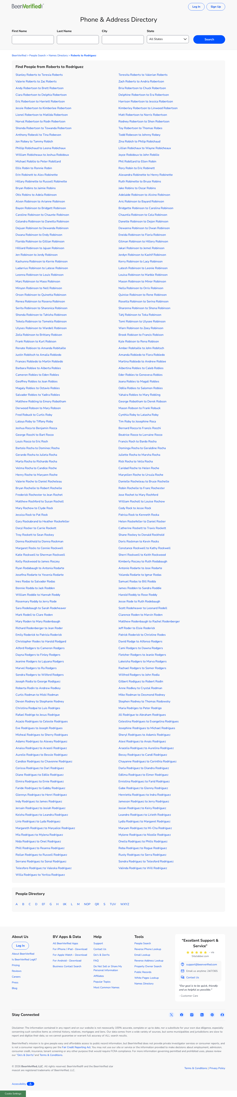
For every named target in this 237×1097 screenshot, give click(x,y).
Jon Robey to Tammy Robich (34, 141)
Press (15, 982)
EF (43, 904)
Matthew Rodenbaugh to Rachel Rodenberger (149, 621)
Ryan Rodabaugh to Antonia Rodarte (40, 568)
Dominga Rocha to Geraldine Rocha (142, 448)
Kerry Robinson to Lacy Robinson (140, 261)
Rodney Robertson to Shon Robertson (143, 121)
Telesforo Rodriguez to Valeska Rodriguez (43, 868)
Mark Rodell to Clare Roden (34, 615)
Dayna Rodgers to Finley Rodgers (38, 655)
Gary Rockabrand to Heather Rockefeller (42, 521)
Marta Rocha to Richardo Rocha (36, 461)
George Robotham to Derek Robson (142, 401)
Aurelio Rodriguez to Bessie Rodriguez (41, 755)
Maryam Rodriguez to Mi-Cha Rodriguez (145, 828)
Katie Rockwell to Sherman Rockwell (40, 555)
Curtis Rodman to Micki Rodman (37, 695)
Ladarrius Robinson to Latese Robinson (42, 268)
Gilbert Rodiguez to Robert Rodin (140, 681)
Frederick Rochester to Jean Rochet (39, 495)
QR (97, 904)
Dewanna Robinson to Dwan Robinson (144, 228)
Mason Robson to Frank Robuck (139, 408)
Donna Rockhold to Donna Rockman (39, 541)
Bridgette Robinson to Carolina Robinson (145, 208)
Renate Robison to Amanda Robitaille (41, 348)
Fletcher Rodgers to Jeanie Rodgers (142, 655)
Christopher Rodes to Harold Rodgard (41, 641)
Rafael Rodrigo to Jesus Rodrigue (38, 715)
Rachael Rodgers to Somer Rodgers (142, 668)
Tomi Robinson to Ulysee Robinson (142, 321)
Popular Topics (102, 981)
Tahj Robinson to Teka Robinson (139, 315)
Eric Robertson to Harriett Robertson (40, 101)
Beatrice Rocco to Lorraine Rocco (140, 435)
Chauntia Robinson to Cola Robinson (142, 215)
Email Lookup (142, 955)
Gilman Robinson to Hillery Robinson (143, 241)
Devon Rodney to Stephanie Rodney (40, 701)
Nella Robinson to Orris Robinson (140, 288)
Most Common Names (106, 987)
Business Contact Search (67, 966)
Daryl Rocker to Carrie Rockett (36, 528)
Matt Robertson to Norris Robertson (142, 115)
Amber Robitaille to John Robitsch (141, 348)
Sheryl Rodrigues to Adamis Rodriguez (144, 735)
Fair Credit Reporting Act (76, 1047)
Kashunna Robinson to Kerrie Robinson (42, 261)
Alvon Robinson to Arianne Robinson (40, 201)
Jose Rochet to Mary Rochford (138, 495)
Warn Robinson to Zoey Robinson (140, 328)
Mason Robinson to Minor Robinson (142, 281)
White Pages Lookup (146, 978)
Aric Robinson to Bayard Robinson (141, 201)
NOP (87, 904)
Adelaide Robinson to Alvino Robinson (144, 195)
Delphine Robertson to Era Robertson (143, 95)
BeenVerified (19, 55)
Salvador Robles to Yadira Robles (38, 395)
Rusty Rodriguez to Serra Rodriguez (142, 855)
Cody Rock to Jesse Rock (134, 508)
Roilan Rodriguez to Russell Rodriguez (41, 855)
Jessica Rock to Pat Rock (32, 515)
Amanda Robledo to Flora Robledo (141, 355)
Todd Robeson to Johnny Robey (139, 135)
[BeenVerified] (28, 7)
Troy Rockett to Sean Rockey (35, 535)
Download (81, 949)
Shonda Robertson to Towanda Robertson (43, 128)
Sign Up (216, 7)
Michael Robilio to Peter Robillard (38, 161)
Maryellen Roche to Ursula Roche (140, 475)
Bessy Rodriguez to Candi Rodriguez (142, 755)
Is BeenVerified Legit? (24, 959)
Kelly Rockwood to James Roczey (38, 561)
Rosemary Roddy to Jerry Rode (36, 601)
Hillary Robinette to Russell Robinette (41, 181)
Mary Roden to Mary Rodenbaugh (38, 621)
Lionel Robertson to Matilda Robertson (42, 115)
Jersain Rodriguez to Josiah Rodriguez (40, 808)
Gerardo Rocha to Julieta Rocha (36, 455)
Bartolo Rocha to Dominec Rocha (37, 448)
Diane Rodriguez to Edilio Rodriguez (40, 775)
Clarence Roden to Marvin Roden (140, 615)
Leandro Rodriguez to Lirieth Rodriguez (144, 815)
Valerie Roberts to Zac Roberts (36, 81)
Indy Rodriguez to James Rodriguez (39, 801)
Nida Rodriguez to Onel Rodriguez (38, 841)
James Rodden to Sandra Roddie (139, 588)
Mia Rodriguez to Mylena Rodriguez (39, 835)
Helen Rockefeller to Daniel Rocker (142, 521)
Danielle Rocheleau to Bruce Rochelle (143, 481)
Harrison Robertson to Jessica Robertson (145, 101)
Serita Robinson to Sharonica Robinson (41, 308)
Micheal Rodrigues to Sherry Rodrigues (42, 735)
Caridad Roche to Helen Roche (138, 468)
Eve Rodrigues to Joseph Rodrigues (39, 728)
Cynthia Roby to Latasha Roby (138, 415)
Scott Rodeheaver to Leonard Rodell (142, 608)
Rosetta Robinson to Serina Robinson (143, 301)
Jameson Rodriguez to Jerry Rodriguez (143, 801)
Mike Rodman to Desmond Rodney (141, 695)
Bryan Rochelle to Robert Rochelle (39, 488)
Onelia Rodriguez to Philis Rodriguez (142, 841)
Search (209, 39)
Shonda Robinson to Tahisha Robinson (41, 315)
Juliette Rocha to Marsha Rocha (139, 455)
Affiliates (99, 976)
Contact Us (100, 949)
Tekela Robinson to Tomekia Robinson (41, 321)
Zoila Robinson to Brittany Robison (39, 335)
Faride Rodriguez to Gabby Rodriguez (40, 788)
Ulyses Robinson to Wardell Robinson (41, 328)
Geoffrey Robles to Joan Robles (37, 381)
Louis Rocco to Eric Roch (32, 441)
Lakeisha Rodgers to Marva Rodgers (142, 661)
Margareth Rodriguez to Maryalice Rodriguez (45, 828)
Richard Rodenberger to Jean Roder (39, 628)
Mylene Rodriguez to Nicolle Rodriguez (144, 835)
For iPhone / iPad (63, 949)
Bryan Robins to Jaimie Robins (36, 188)
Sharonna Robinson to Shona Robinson (144, 308)
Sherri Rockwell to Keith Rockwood (142, 555)
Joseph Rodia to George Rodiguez (38, 681)
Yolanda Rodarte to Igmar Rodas (139, 575)
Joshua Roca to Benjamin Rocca (36, 428)
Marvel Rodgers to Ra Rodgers (36, 668)
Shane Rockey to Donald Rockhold (141, 535)
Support (98, 943)
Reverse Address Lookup (148, 960)
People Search (37, 55)
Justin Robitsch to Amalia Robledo (38, 355)
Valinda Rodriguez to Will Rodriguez (142, 868)
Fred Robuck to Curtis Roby (34, 415)
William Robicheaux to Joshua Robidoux (42, 155)
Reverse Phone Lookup (147, 949)
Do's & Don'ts (102, 955)
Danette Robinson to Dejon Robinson (143, 221)
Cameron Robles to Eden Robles (37, 375)
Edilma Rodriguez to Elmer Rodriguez (143, 775)
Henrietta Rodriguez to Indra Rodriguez (144, 795)
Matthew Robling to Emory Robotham (41, 401)
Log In (196, 7)
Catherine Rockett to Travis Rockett (142, 528)
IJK (64, 904)
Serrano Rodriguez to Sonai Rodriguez (41, 861)
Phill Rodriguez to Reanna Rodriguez (40, 848)
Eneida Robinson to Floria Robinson (142, 235)
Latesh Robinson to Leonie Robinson (143, 268)
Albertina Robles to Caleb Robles (140, 368)
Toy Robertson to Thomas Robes (140, 128)
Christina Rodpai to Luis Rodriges (38, 708)
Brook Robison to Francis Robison (140, 335)
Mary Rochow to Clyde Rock (34, 508)
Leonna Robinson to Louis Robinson (40, 275)
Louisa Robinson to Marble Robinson (143, 275)
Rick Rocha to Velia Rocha (135, 461)
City (104, 31)
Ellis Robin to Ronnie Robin (34, 168)
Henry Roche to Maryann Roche (37, 475)
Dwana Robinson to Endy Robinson (39, 235)
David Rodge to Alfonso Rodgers (140, 641)
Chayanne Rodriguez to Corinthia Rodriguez (147, 761)
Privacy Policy (217, 1068)
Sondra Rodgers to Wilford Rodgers (40, 675)
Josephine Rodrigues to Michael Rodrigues (146, 728)
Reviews (16, 971)
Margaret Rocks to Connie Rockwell (39, 548)
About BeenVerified (23, 954)
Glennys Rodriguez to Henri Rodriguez (41, 795)
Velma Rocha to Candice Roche (36, 468)
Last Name (64, 31)
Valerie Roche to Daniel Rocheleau (39, 481)
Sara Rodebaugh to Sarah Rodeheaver (41, 608)
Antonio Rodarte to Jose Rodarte (140, 568)
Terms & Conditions (51, 1055)
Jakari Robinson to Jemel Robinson (141, 248)
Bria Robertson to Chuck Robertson (142, 88)
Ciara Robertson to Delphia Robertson (41, 95)
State (150, 31)
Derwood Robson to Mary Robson (38, 408)
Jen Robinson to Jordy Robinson (37, 255)
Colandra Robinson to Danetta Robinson (42, 221)
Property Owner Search (148, 966)
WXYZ (124, 904)
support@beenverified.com (201, 964)
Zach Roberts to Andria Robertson (141, 81)
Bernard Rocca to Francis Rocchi (139, 428)
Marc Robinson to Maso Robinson (38, 281)
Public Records (142, 972)
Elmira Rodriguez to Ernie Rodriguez (40, 781)
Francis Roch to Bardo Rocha (137, 441)
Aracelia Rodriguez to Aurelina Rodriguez (146, 748)
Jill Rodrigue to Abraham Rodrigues (142, 715)
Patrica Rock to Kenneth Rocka (138, 515)
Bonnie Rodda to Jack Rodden (35, 588)
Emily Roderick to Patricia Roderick (39, 635)
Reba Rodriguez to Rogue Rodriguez (142, 848)
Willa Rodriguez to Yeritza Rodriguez (40, 875)
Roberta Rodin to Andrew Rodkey (38, 688)
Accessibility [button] (19, 1084)
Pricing (16, 965)
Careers (16, 976)
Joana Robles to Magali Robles (138, 381)
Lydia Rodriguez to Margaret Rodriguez (144, 821)
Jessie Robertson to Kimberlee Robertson (43, 108)
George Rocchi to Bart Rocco (35, 435)
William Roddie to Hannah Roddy (38, 595)
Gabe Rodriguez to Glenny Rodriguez (143, 788)
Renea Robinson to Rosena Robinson (40, 301)
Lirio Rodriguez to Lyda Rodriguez (38, 821)
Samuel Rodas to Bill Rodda (137, 581)
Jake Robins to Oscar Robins (137, 188)
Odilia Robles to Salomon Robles (140, 388)
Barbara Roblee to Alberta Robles (38, 368)
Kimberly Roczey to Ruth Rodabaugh (142, 561)
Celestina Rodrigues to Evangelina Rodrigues (148, 721)
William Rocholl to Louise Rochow (141, 501)
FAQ (96, 960)
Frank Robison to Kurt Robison (36, 341)
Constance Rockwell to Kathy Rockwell (144, 548)
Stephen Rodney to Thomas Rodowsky (144, 701)
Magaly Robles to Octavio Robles (38, 388)
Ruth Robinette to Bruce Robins (139, 181)
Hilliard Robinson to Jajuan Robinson (40, 248)
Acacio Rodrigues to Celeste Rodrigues (42, 721)
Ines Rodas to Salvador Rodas (35, 581)
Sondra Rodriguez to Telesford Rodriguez (145, 861)
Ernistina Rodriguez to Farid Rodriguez (144, 781)
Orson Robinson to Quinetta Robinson (41, 295)
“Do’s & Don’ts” (25, 1055)
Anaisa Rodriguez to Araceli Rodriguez (41, 748)
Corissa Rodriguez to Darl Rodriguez (40, 768)
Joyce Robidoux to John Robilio (138, 155)
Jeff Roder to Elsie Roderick (136, 628)
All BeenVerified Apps (65, 943)
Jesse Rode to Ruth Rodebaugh (139, 601)
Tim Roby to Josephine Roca (137, 421)
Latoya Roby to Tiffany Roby (34, 421)
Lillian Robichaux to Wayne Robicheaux (144, 148)
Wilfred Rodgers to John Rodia (138, 675)
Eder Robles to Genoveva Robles (140, 375)
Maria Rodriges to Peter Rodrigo (140, 708)
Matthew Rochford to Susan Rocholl (40, 501)
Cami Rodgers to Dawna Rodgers (140, 648)
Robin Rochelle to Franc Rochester (141, 488)
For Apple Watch (62, 955)
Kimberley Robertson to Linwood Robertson (148, 108)
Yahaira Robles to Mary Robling (139, 395)
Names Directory (58, 55)
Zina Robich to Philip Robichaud (139, 141)
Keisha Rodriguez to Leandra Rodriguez (42, 815)
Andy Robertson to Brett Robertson (40, 88)
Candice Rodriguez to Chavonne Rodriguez (44, 761)
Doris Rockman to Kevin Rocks (138, 541)
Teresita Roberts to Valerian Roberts (143, 75)
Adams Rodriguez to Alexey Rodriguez (41, 741)
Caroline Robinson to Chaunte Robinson (42, 215)
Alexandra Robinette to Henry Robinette (145, 175)
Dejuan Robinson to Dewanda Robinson (42, 228)
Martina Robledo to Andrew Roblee (142, 361)
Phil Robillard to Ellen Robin (137, 161)
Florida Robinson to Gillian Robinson (40, 241)
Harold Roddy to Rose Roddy (137, 595)
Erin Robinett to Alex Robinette (37, 175)
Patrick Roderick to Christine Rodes (142, 635)
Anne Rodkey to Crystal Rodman (140, 688)
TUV (113, 904)
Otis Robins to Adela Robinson (36, 195)
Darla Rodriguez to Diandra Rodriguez (143, 768)
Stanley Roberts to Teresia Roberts (39, 75)
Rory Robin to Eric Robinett (136, 168)
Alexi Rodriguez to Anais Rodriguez (142, 741)
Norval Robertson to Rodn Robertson (40, 121)
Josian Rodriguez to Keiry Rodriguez (142, 808)
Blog (14, 988)
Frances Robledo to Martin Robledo (39, 361)
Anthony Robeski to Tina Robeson (38, 135)
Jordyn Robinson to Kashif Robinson (142, 255)
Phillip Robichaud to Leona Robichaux (41, 148)
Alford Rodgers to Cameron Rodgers (40, 648)
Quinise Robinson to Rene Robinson (142, 295)
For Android (60, 960)
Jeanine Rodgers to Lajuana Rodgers (40, 661)
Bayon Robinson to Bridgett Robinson (41, 208)
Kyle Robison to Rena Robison (138, 341)
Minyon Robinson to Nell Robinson (39, 288)
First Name (19, 31)
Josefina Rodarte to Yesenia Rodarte (40, 575)
